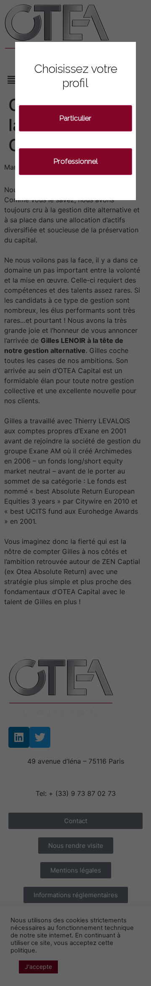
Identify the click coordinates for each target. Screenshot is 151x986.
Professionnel (76, 161)
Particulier (75, 118)
